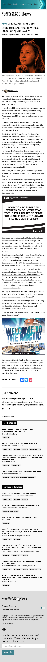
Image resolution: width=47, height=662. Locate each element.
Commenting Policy (10, 610)
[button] (4, 629)
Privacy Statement (10, 606)
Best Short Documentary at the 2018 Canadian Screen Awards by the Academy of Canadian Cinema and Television (23, 263)
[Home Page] (16, 14)
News (5, 23)
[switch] (42, 608)
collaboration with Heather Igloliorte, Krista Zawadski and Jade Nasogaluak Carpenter (22, 285)
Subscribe (8, 652)
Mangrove (10, 623)
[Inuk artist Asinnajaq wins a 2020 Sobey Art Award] (23, 55)
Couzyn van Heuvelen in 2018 (13, 371)
